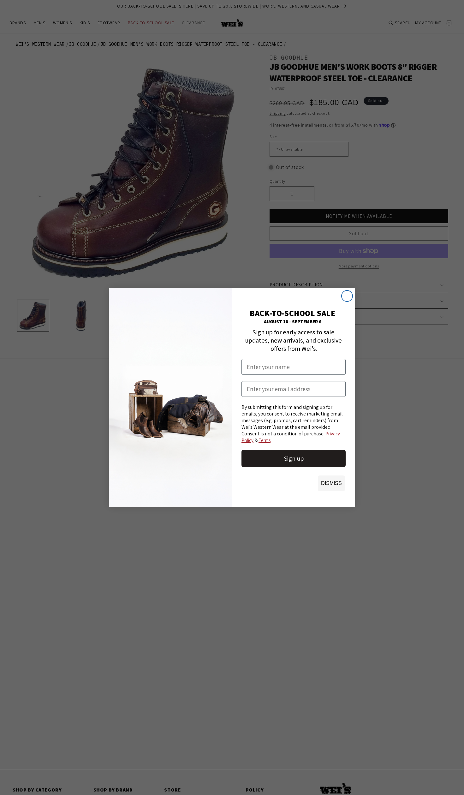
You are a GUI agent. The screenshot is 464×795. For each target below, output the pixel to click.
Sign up (294, 458)
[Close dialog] (347, 296)
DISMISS (331, 483)
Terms (265, 440)
